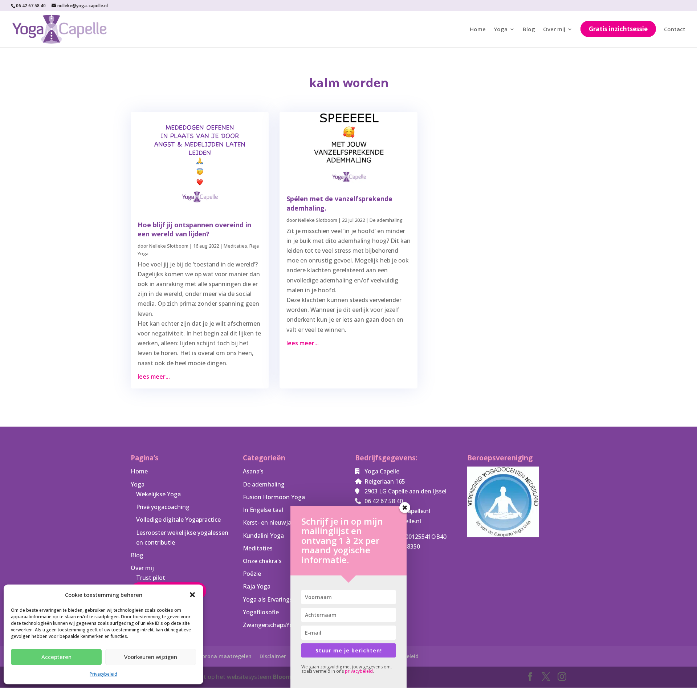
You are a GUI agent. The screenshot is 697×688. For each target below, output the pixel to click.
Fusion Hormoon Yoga (274, 497)
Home (478, 30)
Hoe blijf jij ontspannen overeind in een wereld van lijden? (194, 229)
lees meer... (154, 376)
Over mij (554, 30)
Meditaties (235, 246)
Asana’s (253, 471)
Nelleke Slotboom (168, 246)
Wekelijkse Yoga (158, 494)
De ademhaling (386, 220)
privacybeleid (359, 671)
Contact (674, 30)
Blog (529, 30)
